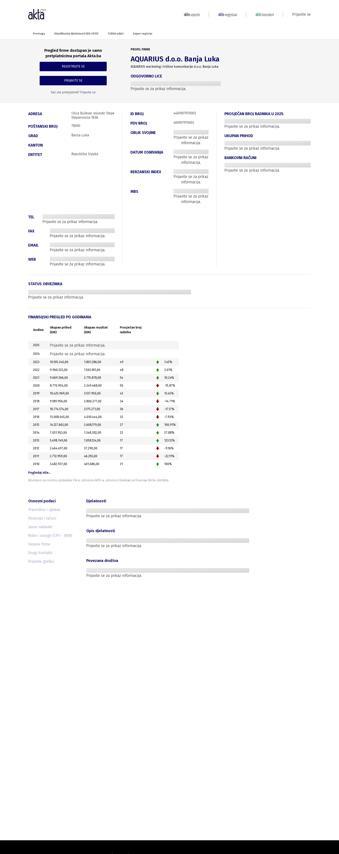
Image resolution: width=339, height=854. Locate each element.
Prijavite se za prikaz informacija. (158, 88)
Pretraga (39, 33)
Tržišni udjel (115, 33)
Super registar (142, 33)
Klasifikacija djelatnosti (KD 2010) (76, 33)
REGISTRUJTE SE (73, 66)
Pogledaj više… (39, 472)
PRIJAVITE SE (73, 80)
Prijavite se (301, 14)
